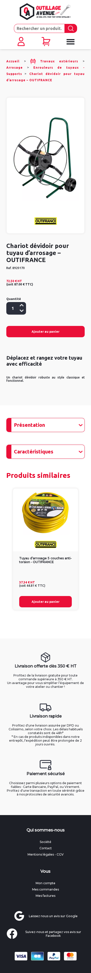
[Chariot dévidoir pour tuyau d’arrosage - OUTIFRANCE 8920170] (45, 158)
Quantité (13, 299)
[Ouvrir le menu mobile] (70, 41)
